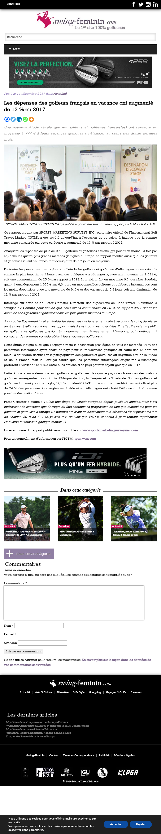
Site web (10, 643)
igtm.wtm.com (85, 439)
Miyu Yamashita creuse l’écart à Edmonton (31, 729)
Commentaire (15, 583)
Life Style (78, 692)
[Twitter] (13, 119)
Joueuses (136, 692)
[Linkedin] (19, 119)
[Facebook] (7, 119)
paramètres (36, 830)
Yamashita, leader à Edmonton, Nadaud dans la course (38, 733)
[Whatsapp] (25, 119)
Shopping (95, 692)
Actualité (60, 94)
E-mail (10, 634)
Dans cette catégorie (80, 490)
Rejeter (140, 824)
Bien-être (63, 692)
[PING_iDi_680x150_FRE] (80, 463)
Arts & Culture (43, 692)
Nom (8, 626)
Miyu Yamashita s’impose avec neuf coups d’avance (37, 722)
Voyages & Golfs (116, 692)
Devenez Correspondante (78, 755)
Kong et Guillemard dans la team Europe (30, 736)
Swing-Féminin (35, 755)
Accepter (116, 824)
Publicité (104, 755)
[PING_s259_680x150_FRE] (80, 72)
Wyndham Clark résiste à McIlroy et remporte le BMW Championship (48, 725)
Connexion (13, 3)
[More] (31, 119)
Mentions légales (124, 755)
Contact (53, 755)
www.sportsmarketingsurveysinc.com (110, 430)
